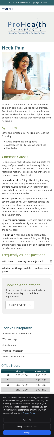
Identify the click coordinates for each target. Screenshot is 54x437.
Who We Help (9, 339)
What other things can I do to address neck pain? (25, 270)
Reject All (27, 420)
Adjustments (9, 345)
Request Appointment (20, 2)
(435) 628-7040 (40, 2)
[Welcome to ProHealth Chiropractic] (27, 33)
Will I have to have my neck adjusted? (22, 261)
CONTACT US (19, 305)
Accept (27, 433)
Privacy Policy (29, 413)
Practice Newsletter (12, 350)
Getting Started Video (13, 356)
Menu (9, 9)
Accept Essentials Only (27, 426)
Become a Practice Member (16, 333)
